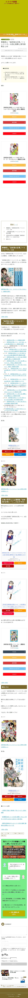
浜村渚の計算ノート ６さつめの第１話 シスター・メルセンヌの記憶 (15, 370)
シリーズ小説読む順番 (5, 39)
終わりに (8, 239)
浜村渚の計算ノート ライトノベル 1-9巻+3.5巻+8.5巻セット (14, 490)
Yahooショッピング (14, 127)
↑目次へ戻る (4, 316)
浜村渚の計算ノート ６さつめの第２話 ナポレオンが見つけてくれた (15, 375)
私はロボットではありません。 (11, 961)
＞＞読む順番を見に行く (14, 913)
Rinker (16, 112)
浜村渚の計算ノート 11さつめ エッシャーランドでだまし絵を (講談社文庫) (14, 109)
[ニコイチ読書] (14, 3)
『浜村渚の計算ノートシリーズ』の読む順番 (15, 232)
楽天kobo (20, 451)
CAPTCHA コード (5, 958)
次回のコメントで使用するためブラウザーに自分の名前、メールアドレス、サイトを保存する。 (13, 950)
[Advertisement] (14, 19)
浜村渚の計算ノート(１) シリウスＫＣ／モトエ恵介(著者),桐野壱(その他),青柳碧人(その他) (14, 555)
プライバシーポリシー (11, 994)
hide (16, 224)
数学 (16, 833)
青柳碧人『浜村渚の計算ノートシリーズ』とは (15, 228)
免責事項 (19, 994)
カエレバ (16, 558)
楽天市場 (14, 122)
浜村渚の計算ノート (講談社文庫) (16, 340)
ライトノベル (11, 833)
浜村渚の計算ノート (13, 445)
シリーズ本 (4, 833)
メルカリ (14, 133)
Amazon (14, 116)
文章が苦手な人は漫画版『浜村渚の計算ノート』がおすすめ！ (15, 236)
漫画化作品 (21, 833)
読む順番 (4, 835)
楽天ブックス (8, 451)
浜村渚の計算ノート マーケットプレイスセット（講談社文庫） (13, 290)
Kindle (20, 454)
